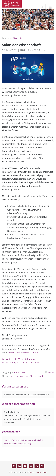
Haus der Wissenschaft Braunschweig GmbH (23, 440)
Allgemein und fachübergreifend (27, 376)
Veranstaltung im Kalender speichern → (21, 362)
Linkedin (19, 466)
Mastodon (25, 466)
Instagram (14, 466)
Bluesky (31, 466)
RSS (42, 466)
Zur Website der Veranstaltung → (18, 359)
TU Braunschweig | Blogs (37, 472)
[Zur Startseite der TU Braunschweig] (12, 3)
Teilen (51, 372)
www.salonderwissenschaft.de (23, 352)
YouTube (37, 466)
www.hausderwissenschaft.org (17, 443)
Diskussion (18, 38)
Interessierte (20, 372)
